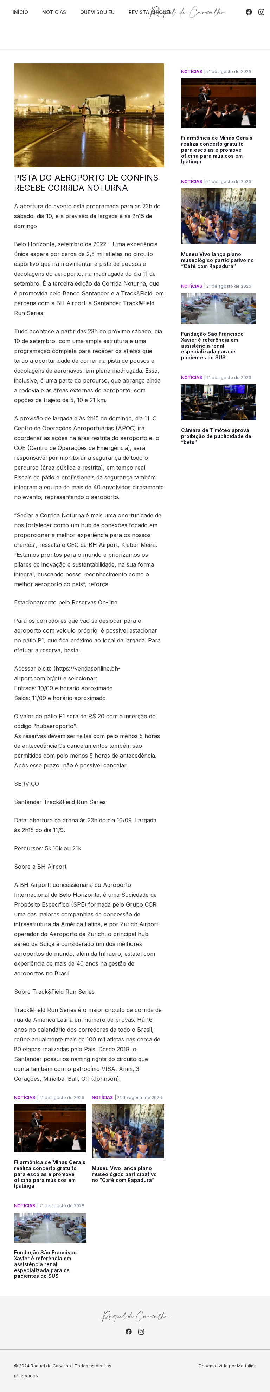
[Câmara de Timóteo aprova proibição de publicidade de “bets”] (218, 389)
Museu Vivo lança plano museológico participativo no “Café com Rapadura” (124, 1174)
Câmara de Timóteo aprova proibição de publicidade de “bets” (216, 436)
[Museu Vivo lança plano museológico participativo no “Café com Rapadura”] (128, 1109)
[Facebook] (249, 12)
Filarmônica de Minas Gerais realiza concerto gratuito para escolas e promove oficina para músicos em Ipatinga (49, 1174)
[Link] (187, 12)
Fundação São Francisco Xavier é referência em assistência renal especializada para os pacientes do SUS (45, 1264)
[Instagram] (261, 12)
